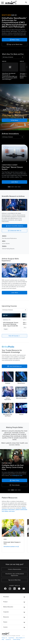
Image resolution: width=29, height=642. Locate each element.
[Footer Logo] (5, 620)
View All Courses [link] (14, 336)
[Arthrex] (10, 2)
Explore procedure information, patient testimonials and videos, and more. (14, 496)
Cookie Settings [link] (16, 626)
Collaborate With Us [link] (14, 231)
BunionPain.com (17, 462)
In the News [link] (14, 120)
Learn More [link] (14, 125)
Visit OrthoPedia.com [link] (14, 366)
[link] (14, 39)
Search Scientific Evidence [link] (14, 226)
